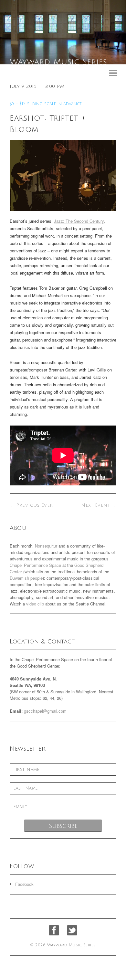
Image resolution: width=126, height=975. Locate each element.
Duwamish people (26, 578)
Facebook (24, 884)
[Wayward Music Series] (63, 32)
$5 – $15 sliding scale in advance (46, 104)
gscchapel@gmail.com (45, 711)
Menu (113, 73)
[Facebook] (54, 930)
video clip (35, 604)
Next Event (98, 505)
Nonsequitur (46, 546)
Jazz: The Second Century (79, 221)
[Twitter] (72, 930)
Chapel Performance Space (35, 565)
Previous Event (33, 505)
